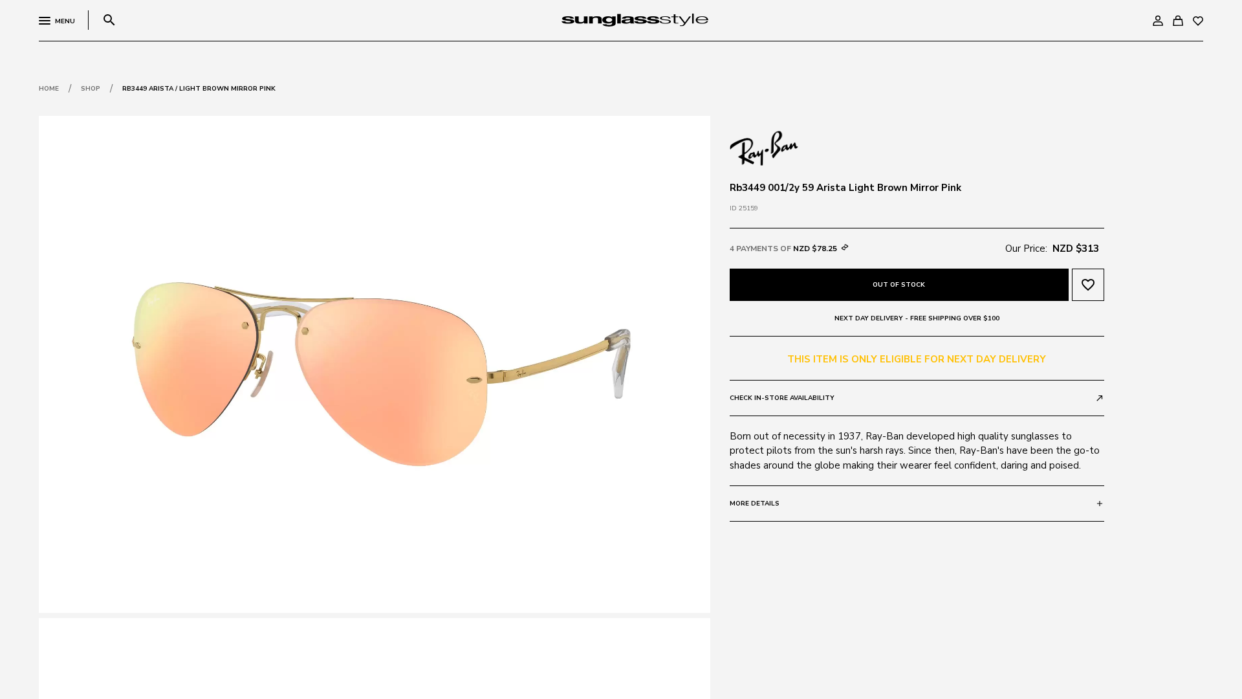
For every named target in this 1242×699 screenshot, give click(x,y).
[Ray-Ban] (764, 146)
